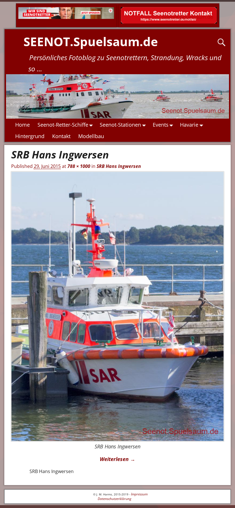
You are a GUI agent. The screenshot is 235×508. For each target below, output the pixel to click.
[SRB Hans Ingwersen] (117, 307)
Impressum (139, 494)
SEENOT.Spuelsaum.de (90, 41)
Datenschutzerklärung (114, 498)
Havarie (189, 124)
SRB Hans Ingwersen (119, 166)
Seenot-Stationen (120, 124)
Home (22, 124)
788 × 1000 (78, 166)
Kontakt (61, 136)
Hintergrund (29, 136)
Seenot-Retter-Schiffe (63, 124)
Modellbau (91, 136)
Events (161, 124)
